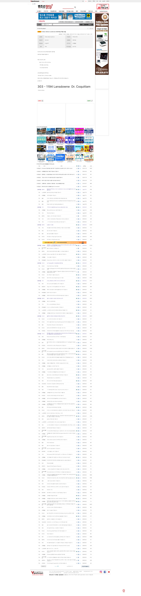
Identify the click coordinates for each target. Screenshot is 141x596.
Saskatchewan (103, 11)
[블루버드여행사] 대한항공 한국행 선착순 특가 (56, 316)
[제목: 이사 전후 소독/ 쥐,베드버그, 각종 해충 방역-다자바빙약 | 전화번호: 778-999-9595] (79, 143)
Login (43, 1)
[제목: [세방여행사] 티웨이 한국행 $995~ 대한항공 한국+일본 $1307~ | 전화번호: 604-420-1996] (88, 143)
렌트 (77, 11)
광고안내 (61, 574)
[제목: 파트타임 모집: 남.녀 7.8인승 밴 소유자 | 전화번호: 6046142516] (70, 143)
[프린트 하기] (90, 28)
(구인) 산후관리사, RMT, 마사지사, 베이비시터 (56, 280)
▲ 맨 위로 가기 (70, 566)
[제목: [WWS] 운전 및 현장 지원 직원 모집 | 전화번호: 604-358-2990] (41, 134)
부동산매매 (83, 11)
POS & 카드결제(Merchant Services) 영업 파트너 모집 (57, 207)
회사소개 (51, 574)
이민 (96, 11)
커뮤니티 (90, 11)
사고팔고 (39, 11)
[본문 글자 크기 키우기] (87, 28)
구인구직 (46, 11)
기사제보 (56, 574)
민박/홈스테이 (70, 11)
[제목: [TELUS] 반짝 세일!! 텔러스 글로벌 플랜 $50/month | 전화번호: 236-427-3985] (60, 143)
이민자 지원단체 (89, 574)
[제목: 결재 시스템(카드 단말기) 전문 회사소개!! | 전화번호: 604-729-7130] (88, 151)
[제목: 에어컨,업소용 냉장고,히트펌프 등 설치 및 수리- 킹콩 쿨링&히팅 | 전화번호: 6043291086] (70, 151)
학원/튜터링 (53, 11)
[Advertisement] (51, 114)
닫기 (33, 3)
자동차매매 (61, 11)
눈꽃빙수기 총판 (50, 224)
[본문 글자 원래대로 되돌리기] (89, 28)
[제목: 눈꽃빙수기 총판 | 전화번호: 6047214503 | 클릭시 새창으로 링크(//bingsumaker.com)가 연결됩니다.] (70, 134)
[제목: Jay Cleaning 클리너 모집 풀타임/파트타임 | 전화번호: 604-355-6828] (79, 160)
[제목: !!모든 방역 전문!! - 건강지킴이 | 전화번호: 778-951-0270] (51, 143)
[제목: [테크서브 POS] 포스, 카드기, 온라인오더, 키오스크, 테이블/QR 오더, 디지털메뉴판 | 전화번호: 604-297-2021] (88, 134)
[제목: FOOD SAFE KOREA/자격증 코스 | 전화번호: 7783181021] (88, 160)
